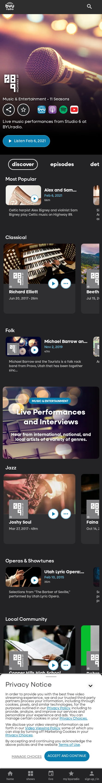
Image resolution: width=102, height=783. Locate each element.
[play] (34, 199)
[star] (23, 110)
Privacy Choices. (74, 718)
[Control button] (90, 686)
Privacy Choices (19, 735)
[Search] (89, 6)
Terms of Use (69, 745)
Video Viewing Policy (42, 728)
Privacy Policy (58, 708)
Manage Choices (27, 757)
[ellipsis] (66, 283)
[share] (9, 110)
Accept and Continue (67, 756)
